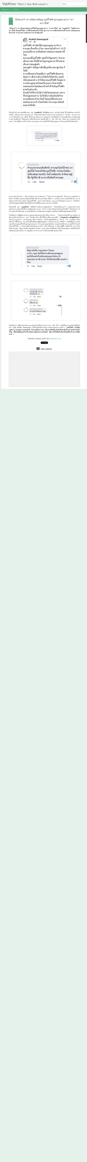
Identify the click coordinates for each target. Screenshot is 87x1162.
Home (16, 9)
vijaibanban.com (55, 338)
